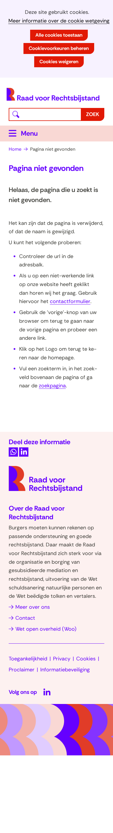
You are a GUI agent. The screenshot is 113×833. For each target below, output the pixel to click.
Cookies (86, 658)
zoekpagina (52, 385)
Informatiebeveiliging (65, 669)
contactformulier (70, 301)
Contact (25, 618)
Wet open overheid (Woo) (45, 628)
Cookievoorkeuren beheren (59, 48)
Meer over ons (32, 607)
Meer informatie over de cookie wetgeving (59, 21)
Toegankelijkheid (28, 658)
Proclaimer (21, 669)
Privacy (61, 658)
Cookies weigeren (59, 61)
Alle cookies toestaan (59, 35)
